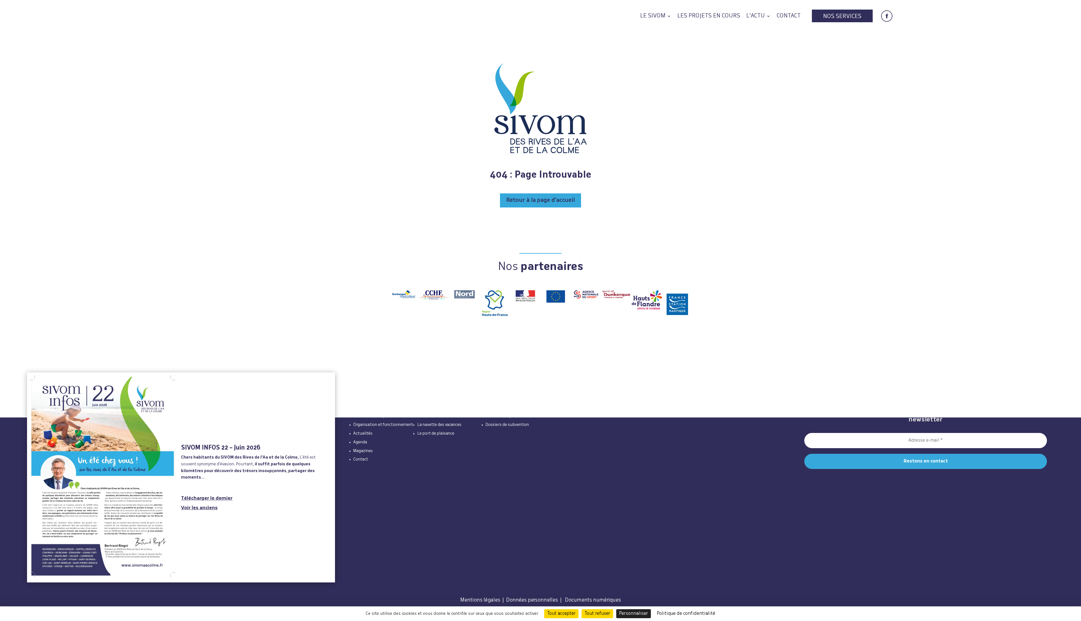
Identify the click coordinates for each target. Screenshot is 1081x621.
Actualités (362, 433)
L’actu (755, 16)
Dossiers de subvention (507, 425)
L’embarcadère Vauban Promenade (449, 416)
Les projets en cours (708, 16)
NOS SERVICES (842, 16)
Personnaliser (633, 613)
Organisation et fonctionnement (383, 425)
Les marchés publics (504, 416)
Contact (789, 16)
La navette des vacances (439, 425)
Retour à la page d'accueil (540, 200)
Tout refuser (597, 613)
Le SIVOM (652, 16)
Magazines (363, 451)
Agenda (360, 442)
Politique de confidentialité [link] (686, 613)
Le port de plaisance (435, 433)
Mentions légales (480, 600)
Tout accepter (561, 613)
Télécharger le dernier (207, 498)
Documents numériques (593, 600)
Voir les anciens (199, 508)
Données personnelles (532, 600)
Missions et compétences (376, 416)
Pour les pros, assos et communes (524, 409)
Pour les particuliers (438, 409)
